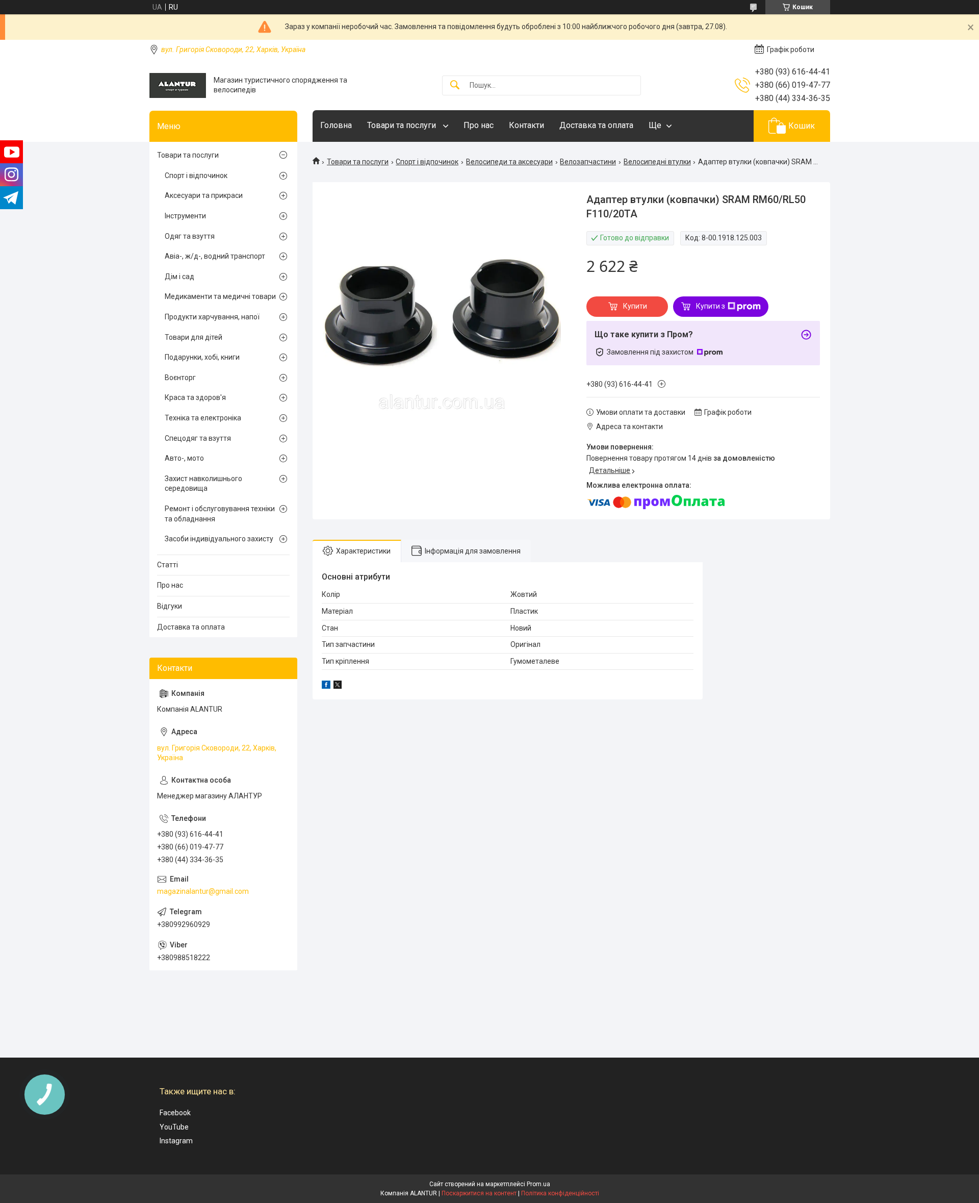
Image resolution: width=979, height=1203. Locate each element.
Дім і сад (179, 276)
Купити (635, 306)
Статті (167, 565)
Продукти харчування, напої (212, 317)
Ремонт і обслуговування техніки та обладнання (220, 514)
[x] (337, 686)
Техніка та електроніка (203, 418)
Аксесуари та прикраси (204, 195)
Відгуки (169, 606)
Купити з (710, 306)
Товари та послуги (402, 125)
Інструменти (185, 216)
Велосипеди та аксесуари (509, 162)
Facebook (175, 1113)
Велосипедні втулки (657, 162)
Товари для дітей (193, 337)
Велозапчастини (588, 162)
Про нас (478, 125)
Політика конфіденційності (560, 1193)
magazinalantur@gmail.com (203, 891)
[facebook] (326, 686)
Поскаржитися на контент (479, 1193)
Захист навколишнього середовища (203, 483)
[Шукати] (455, 85)
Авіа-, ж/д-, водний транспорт (215, 256)
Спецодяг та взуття (198, 438)
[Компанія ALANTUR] (177, 85)
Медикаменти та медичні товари (220, 296)
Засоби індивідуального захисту (219, 539)
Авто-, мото (184, 458)
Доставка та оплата (596, 125)
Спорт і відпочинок (427, 162)
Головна (336, 125)
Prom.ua (538, 1184)
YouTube (174, 1127)
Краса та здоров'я (195, 397)
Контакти (526, 125)
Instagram (176, 1141)
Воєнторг (180, 377)
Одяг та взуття (190, 236)
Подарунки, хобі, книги (202, 357)
